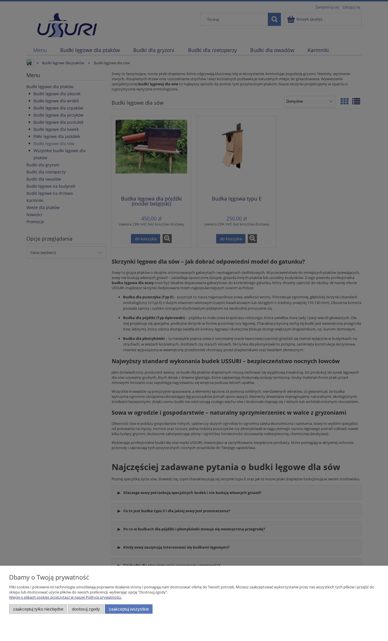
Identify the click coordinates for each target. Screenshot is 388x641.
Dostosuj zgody (86, 609)
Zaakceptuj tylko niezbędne (38, 609)
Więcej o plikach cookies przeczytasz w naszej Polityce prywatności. (65, 597)
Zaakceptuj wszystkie (129, 609)
